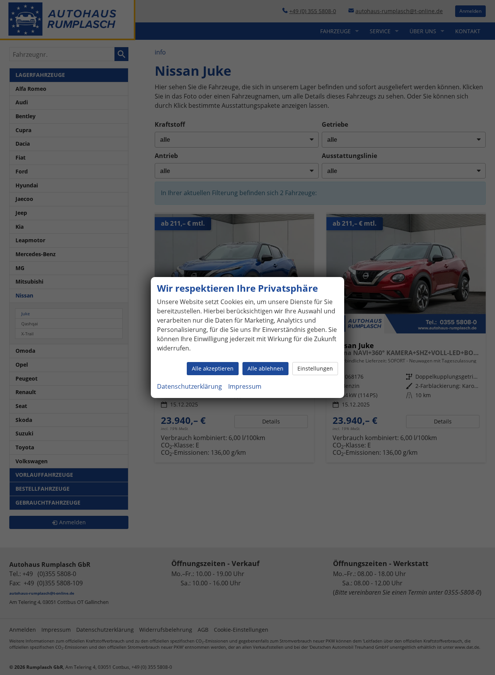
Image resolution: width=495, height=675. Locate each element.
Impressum (244, 386)
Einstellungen (315, 368)
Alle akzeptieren (213, 368)
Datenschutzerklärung (189, 386)
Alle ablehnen (265, 368)
